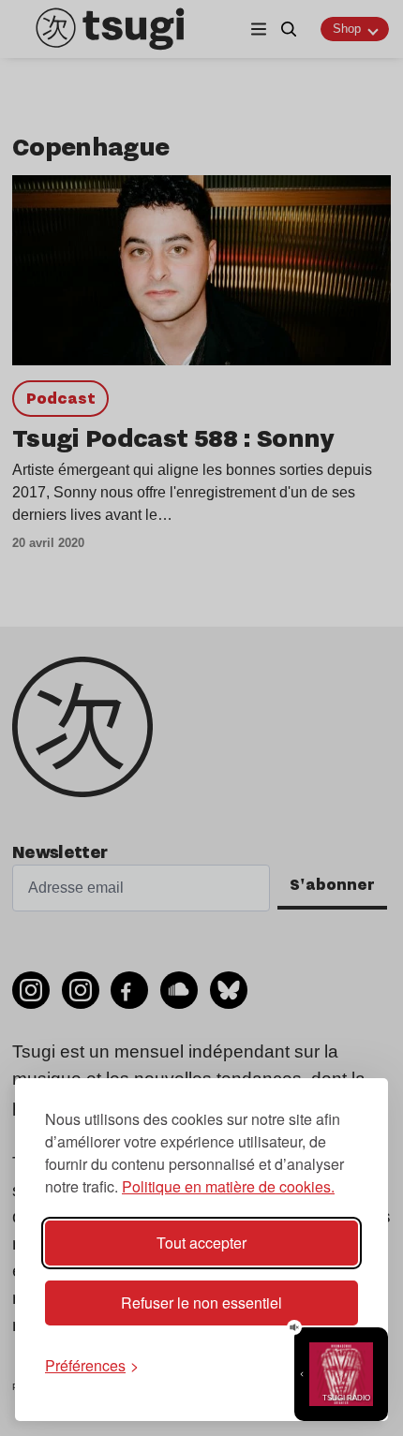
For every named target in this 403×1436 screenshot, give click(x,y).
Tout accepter (201, 1242)
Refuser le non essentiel (201, 1302)
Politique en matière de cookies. (228, 1186)
